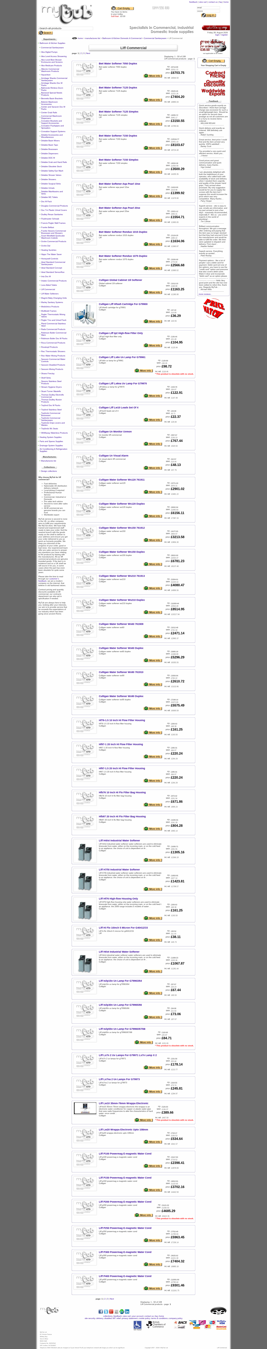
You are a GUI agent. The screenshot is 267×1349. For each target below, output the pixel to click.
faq (220, 2)
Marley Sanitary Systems (52, 302)
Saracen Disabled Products (53, 365)
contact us (212, 2)
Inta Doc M (46, 276)
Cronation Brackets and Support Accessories (51, 122)
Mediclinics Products (50, 306)
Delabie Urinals (48, 188)
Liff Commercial (48, 289)
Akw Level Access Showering (54, 56)
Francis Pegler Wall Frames (53, 223)
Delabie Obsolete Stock (51, 166)
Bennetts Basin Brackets (52, 98)
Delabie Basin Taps (49, 145)
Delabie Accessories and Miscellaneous (52, 136)
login (217, 35)
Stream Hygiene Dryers (51, 387)
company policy (175, 1318)
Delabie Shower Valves (51, 175)
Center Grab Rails (49, 112)
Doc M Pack (46, 201)
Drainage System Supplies (51, 445)
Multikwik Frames (48, 311)
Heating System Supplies (51, 437)
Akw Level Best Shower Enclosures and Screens (52, 61)
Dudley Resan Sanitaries (52, 214)
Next (88, 53)
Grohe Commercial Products (53, 241)
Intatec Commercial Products (54, 281)
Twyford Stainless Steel (51, 410)
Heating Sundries (48, 250)
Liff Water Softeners (50, 294)
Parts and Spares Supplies (51, 441)
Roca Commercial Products (53, 343)
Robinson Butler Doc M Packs (54, 338)
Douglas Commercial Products (54, 206)
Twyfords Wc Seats (49, 428)
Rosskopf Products (49, 347)
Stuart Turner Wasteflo (51, 391)
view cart (203, 2)
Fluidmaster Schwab (50, 219)
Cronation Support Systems (53, 131)
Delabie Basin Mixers (50, 140)
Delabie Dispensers (49, 153)
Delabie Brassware (49, 149)
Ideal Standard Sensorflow (52, 272)
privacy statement (130, 1318)
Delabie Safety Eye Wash (52, 171)
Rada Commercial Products (53, 329)
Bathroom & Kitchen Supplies (52, 43)
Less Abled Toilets (49, 285)
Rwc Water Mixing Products (53, 356)
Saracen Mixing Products (52, 369)
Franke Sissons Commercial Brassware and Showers (53, 232)
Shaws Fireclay (48, 373)
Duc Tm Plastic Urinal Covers (54, 210)
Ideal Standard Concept (51, 268)
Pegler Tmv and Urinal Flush (53, 320)
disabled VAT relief (112, 1318)
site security (90, 1318)
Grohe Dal (45, 246)
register (224, 35)
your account (137, 1316)
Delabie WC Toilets (49, 197)
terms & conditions (159, 1318)
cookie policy (144, 1318)
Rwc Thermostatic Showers (53, 351)
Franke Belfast (47, 227)
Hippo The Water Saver (51, 254)
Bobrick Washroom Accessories (49, 103)
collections (107, 1316)
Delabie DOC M (48, 158)
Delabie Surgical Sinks (51, 184)
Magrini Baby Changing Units (54, 298)
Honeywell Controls (49, 259)
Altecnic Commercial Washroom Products (50, 70)
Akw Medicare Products (51, 65)
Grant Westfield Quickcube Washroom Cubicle (53, 237)
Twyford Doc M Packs (50, 405)
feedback (193, 2)
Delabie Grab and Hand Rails (54, 162)
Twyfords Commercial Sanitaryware (50, 419)
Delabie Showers (48, 179)
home (226, 2)
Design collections (49, 471)
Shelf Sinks (46, 378)
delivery (99, 1318)
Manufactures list (48, 461)
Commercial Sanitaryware (52, 47)
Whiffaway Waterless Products (54, 433)
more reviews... (205, 294)
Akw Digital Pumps (49, 52)
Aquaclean (45, 75)
